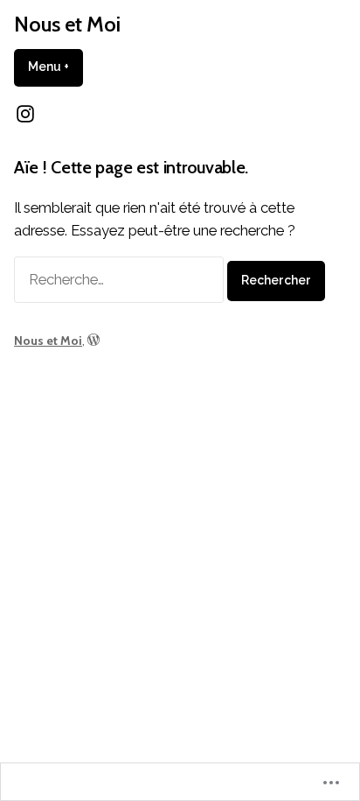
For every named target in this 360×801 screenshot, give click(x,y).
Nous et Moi (67, 24)
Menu (55, 67)
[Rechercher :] (120, 279)
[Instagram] (25, 113)
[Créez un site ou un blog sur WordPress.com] (93, 341)
